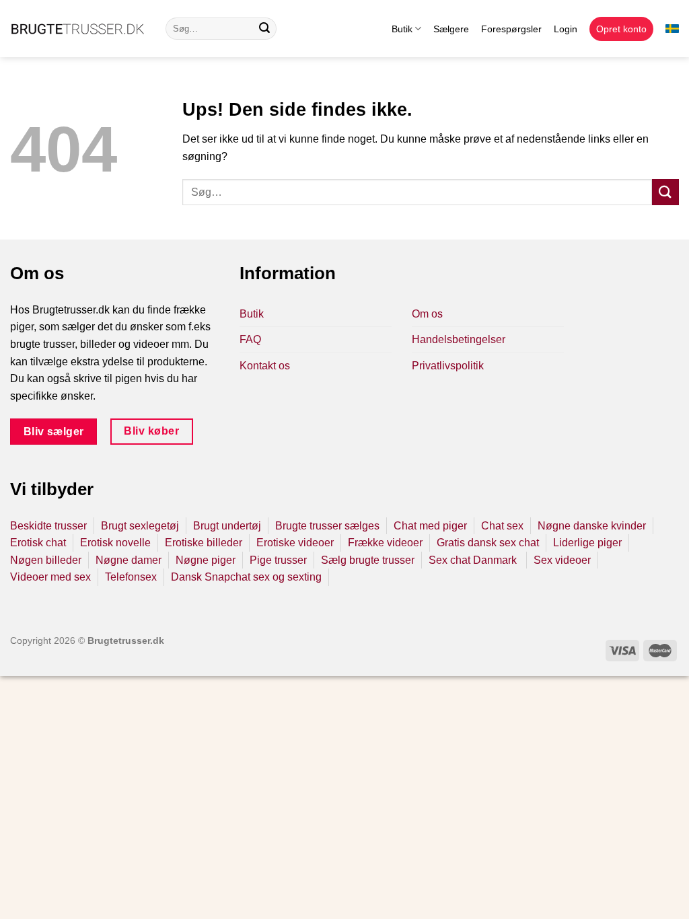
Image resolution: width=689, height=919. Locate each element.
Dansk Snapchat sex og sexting (246, 577)
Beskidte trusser (48, 525)
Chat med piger (430, 525)
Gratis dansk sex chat (488, 542)
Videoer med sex (50, 577)
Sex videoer (562, 560)
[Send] (264, 28)
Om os (427, 314)
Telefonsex (131, 577)
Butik (402, 29)
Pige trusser (278, 560)
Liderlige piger (587, 542)
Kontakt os (265, 365)
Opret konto (621, 29)
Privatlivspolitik (448, 365)
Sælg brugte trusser (367, 560)
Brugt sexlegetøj (140, 525)
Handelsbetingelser (458, 339)
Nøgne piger (205, 560)
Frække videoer (385, 542)
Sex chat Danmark (474, 560)
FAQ (250, 339)
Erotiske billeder (203, 542)
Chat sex (502, 525)
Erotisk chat (38, 542)
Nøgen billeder (45, 560)
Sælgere (451, 29)
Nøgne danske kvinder (592, 525)
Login (565, 29)
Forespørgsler (511, 29)
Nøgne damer (128, 560)
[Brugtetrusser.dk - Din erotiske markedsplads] (77, 29)
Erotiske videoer (295, 542)
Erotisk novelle (115, 542)
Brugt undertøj (227, 525)
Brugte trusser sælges (327, 525)
